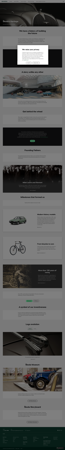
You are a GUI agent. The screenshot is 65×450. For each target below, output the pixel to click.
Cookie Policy (26, 60)
